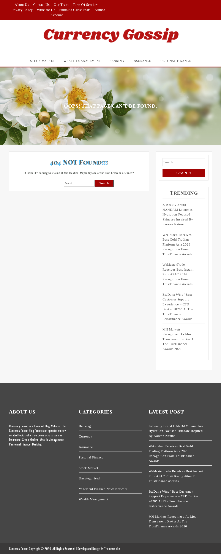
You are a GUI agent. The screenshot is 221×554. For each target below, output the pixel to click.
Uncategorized (89, 478)
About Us (22, 4)
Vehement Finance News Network (103, 489)
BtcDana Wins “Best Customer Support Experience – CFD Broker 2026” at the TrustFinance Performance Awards (178, 307)
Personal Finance (175, 61)
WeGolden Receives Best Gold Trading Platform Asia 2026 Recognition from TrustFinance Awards (178, 244)
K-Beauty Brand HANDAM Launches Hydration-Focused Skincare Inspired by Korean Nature (178, 214)
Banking (116, 61)
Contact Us (41, 4)
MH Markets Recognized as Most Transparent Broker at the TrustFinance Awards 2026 (179, 339)
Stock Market (42, 61)
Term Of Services (85, 4)
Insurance (142, 61)
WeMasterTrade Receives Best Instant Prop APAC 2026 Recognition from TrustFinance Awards (178, 274)
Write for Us (46, 10)
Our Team (61, 4)
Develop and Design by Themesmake (98, 548)
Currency (85, 436)
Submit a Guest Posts (74, 10)
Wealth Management (82, 61)
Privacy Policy (22, 10)
